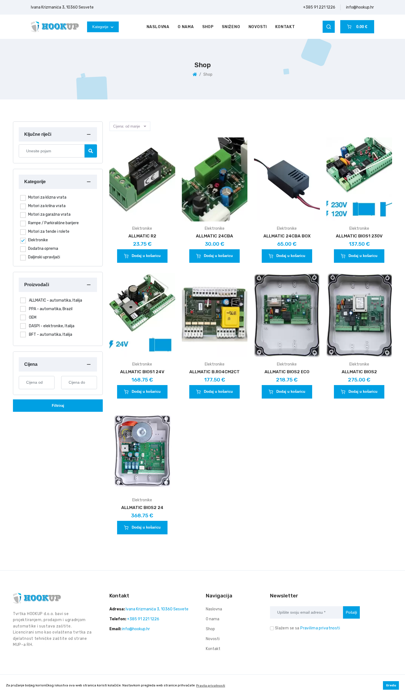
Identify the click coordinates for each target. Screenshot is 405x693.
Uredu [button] (391, 685)
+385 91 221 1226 (319, 7)
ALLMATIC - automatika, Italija (55, 300)
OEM (32, 317)
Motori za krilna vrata (47, 206)
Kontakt (285, 27)
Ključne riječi (37, 134)
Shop (208, 27)
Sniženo (231, 27)
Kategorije (100, 27)
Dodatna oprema (43, 248)
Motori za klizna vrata (47, 197)
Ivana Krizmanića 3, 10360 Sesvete (62, 7)
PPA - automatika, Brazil (50, 309)
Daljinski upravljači (44, 257)
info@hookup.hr (360, 7)
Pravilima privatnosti (320, 628)
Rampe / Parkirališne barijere (53, 223)
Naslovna (158, 27)
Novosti (258, 27)
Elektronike (38, 240)
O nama (186, 27)
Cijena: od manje (126, 126)
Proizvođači (36, 284)
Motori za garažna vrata (49, 214)
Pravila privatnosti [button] (210, 685)
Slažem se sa (307, 628)
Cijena (30, 364)
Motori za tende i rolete (48, 231)
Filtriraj (58, 406)
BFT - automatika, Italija (50, 334)
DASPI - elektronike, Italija (51, 326)
